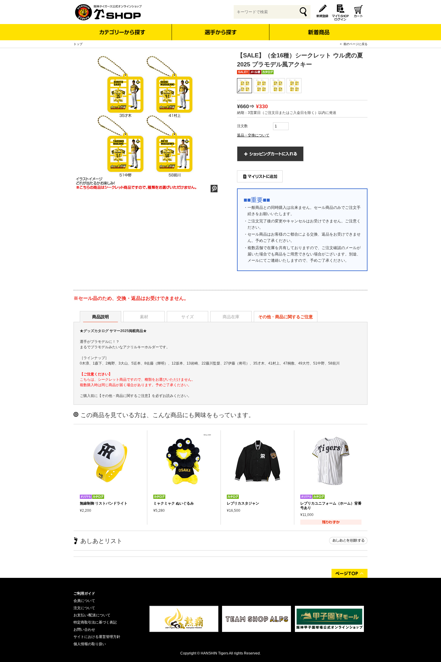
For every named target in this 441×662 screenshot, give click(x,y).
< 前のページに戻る (354, 44)
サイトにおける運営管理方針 (97, 637)
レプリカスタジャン (243, 503)
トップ (78, 44)
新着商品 (318, 28)
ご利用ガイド (84, 593)
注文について (84, 608)
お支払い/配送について (92, 615)
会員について (84, 601)
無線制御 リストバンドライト (104, 503)
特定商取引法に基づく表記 (95, 622)
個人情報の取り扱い (90, 644)
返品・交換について (253, 135)
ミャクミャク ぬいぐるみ (173, 503)
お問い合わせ (84, 629)
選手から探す (220, 32)
